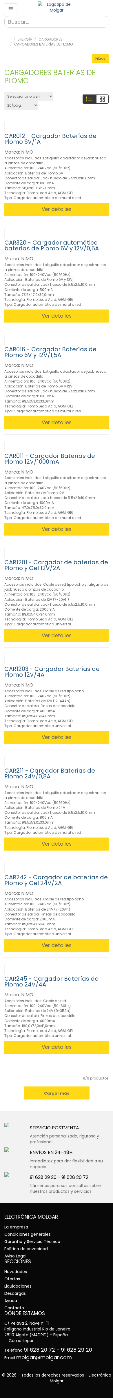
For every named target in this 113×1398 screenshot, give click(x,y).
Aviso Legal (15, 1256)
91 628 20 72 (74, 1177)
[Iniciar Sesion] (104, 7)
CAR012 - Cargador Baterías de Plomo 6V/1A (50, 139)
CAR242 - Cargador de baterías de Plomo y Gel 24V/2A (56, 880)
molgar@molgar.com (44, 1357)
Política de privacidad (26, 1249)
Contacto (14, 1308)
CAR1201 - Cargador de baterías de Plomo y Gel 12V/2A (56, 565)
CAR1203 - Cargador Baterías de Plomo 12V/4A (52, 672)
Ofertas (12, 1279)
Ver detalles (57, 209)
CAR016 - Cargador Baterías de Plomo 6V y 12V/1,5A (50, 352)
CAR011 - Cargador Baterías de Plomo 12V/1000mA (49, 459)
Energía (25, 39)
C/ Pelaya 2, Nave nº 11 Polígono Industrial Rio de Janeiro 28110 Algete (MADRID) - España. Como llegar (37, 1332)
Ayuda (10, 1301)
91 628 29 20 (43, 1177)
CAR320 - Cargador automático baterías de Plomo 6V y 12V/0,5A (51, 245)
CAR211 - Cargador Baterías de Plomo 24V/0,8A (49, 773)
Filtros (100, 58)
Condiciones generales (27, 1234)
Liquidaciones (18, 1286)
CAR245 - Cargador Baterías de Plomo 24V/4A (51, 982)
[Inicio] (56, 7)
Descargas (15, 1293)
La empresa (16, 1227)
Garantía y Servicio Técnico (32, 1241)
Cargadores (51, 39)
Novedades (15, 1272)
